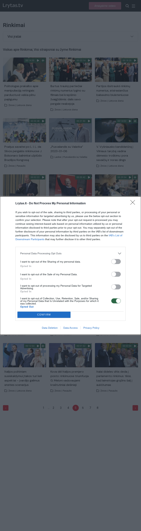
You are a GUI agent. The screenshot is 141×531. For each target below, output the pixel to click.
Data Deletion (50, 327)
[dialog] (70, 265)
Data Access (70, 327)
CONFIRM (44, 314)
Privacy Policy (91, 327)
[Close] (133, 203)
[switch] (116, 261)
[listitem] (70, 253)
